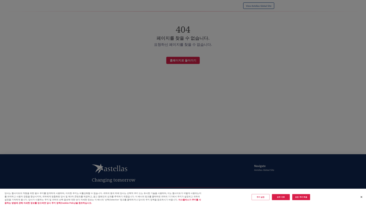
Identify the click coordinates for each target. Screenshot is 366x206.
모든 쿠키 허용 (301, 197)
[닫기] (361, 197)
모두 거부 (281, 197)
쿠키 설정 (261, 197)
